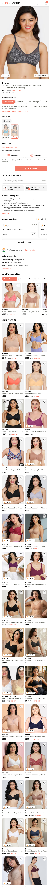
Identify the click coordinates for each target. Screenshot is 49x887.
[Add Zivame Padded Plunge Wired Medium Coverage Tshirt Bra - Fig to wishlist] (44, 859)
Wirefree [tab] (20, 102)
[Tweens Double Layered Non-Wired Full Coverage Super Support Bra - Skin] (13, 337)
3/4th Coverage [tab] (33, 102)
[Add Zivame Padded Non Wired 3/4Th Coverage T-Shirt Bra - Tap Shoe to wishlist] (21, 478)
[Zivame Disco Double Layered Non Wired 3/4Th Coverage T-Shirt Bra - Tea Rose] (11, 295)
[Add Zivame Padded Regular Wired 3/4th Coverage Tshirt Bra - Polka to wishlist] (44, 744)
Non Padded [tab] (8, 102)
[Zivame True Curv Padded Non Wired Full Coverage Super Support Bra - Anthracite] (13, 413)
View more (5, 213)
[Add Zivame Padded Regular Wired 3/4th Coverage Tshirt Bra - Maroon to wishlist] (21, 516)
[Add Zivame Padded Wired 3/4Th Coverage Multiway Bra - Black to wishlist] (44, 668)
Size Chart (14, 155)
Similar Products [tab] (9, 279)
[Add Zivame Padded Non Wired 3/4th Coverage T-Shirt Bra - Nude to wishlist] (44, 516)
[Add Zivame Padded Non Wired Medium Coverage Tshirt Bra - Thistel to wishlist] (44, 478)
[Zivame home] (12, 3)
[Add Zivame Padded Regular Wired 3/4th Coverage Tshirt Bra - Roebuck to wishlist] (21, 859)
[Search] (36, 3)
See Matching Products (20, 111)
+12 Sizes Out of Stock (9, 147)
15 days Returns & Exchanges (37, 188)
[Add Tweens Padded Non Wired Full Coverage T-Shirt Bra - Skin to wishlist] (44, 363)
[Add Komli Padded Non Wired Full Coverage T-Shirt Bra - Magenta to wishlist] (44, 401)
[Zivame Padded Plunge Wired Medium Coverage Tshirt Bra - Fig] (36, 870)
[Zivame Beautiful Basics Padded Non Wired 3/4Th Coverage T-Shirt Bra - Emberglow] (13, 375)
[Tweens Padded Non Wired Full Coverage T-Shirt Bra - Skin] (36, 375)
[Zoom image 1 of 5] (24, 42)
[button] (2, 3)
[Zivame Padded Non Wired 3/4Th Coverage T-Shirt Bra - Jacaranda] (36, 337)
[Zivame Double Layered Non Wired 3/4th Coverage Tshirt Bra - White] (13, 756)
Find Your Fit (38, 155)
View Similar (42, 76)
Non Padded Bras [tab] (26, 279)
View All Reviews (24, 242)
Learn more (6, 111)
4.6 (6, 76)
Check (43, 181)
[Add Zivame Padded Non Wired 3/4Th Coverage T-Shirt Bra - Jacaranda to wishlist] (44, 325)
